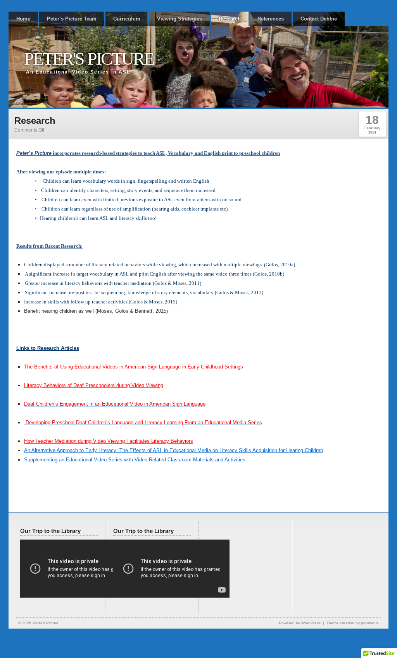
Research (230, 19)
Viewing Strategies (179, 19)
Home (23, 19)
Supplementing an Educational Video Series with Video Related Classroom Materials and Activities (134, 460)
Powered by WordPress (300, 623)
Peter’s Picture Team (72, 19)
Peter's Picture (89, 59)
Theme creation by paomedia (352, 623)
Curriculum (126, 19)
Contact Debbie (318, 19)
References (270, 19)
